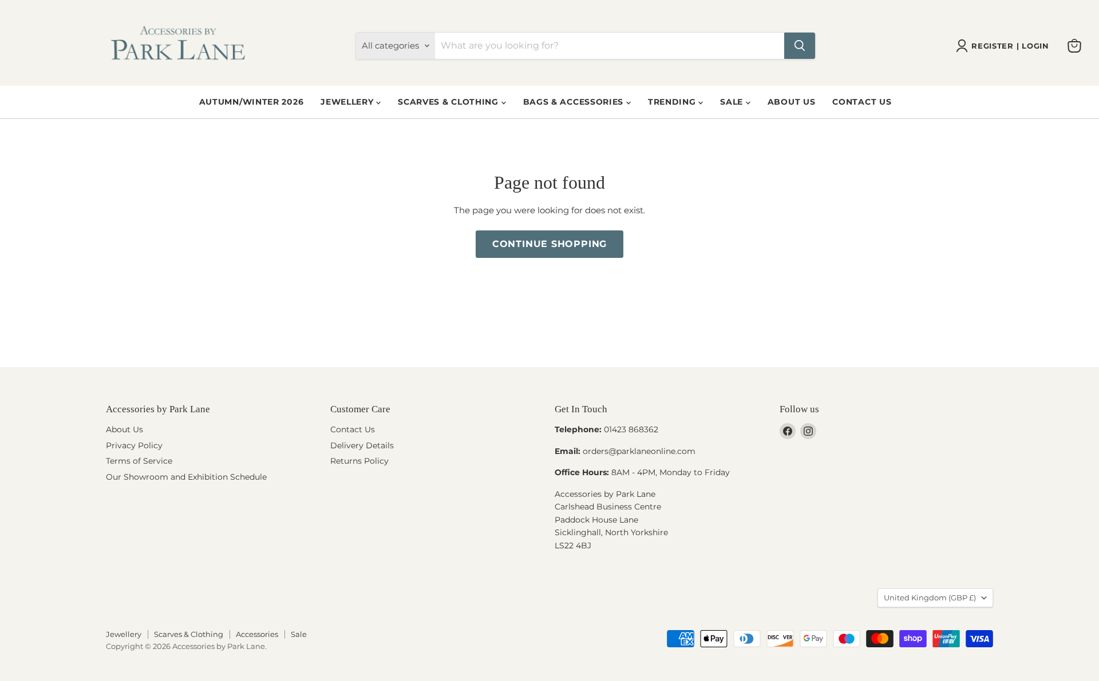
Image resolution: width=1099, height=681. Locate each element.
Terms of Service (139, 461)
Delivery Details (362, 445)
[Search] (799, 46)
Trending (673, 102)
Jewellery (348, 102)
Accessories (257, 634)
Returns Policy (359, 461)
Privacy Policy (134, 445)
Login (1035, 46)
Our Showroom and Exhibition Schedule (186, 477)
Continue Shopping (549, 243)
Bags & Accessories (574, 102)
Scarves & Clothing (449, 102)
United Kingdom (930, 597)
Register (992, 46)
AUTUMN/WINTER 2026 (251, 102)
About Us (792, 102)
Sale (733, 102)
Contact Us (861, 102)
